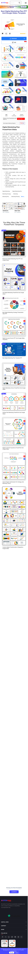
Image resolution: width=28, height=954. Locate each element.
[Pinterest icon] (10, 34)
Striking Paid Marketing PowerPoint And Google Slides (14, 413)
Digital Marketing (6, 191)
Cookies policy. (13, 951)
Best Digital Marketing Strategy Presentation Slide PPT (13, 313)
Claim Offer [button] (23, 6)
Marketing (15, 193)
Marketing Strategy (7, 193)
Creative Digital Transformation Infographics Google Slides (13, 548)
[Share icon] (6, 34)
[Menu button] (25, 3)
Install (21, 118)
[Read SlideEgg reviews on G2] (4, 933)
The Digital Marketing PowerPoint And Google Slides (13, 293)
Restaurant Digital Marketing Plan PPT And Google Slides (13, 259)
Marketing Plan (6, 196)
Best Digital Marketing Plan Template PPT (12, 358)
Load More (14, 891)
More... (23, 196)
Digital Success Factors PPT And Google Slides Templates (14, 339)
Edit (20, 42)
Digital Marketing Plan (17, 191)
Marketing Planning (15, 196)
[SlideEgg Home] (14, 900)
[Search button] (19, 2)
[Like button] (2, 34)
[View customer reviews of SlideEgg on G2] (12, 933)
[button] (24, 231)
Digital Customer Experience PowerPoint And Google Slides (13, 448)
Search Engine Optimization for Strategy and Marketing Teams (13, 482)
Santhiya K (22, 115)
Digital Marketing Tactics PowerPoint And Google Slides (14, 388)
